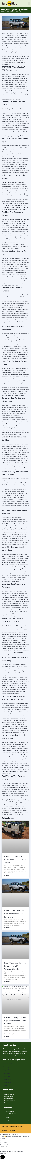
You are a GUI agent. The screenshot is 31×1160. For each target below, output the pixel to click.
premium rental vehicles (21, 277)
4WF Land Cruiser (7, 199)
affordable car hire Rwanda (15, 720)
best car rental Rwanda (15, 626)
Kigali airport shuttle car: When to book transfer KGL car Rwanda (15, 577)
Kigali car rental (7, 554)
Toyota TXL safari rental (13, 493)
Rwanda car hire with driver (11, 119)
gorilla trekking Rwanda (22, 203)
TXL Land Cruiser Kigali (20, 266)
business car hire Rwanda (22, 123)
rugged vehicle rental (20, 154)
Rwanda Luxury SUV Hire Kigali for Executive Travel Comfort (15, 1020)
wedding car (24, 315)
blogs (17, 681)
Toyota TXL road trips (15, 272)
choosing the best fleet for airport (11, 800)
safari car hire (23, 97)
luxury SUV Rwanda (7, 260)
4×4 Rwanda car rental (15, 91)
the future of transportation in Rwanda (13, 393)
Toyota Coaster (8, 1079)
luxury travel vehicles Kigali (20, 309)
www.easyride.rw (8, 714)
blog (5, 467)
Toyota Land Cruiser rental (9, 193)
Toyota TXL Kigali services (19, 636)
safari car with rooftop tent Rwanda (12, 755)
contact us (17, 432)
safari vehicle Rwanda (22, 186)
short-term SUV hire (11, 642)
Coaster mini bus (8, 1064)
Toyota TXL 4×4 (15, 160)
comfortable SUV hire (8, 538)
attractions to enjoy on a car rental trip (17, 246)
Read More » (7, 875)
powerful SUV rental (16, 197)
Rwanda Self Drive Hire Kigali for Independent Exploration (14, 914)
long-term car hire (19, 372)
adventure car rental (22, 156)
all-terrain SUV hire (16, 603)
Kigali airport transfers (11, 48)
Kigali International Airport (12, 685)
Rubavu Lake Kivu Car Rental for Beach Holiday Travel (14, 859)
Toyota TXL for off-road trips (20, 599)
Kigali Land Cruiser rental (21, 456)
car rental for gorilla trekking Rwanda (14, 478)
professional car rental (8, 417)
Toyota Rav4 (17, 115)
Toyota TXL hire (16, 262)
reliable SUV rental (21, 411)
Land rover (6, 1073)
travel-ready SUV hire (20, 595)
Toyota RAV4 (7, 1070)
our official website (19, 46)
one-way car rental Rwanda (10, 614)
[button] (29, 3)
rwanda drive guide (7, 681)
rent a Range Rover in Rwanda (17, 301)
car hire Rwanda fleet (10, 113)
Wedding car (7, 1067)
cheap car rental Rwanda (12, 129)
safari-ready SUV (22, 460)
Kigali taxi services (7, 50)
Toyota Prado (7, 1082)
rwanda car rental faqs (21, 503)
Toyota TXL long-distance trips (13, 793)
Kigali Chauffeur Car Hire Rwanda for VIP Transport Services (15, 966)
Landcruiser (7, 1076)
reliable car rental (11, 352)
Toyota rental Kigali (21, 567)
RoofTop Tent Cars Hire (8, 225)
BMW (5, 1085)
